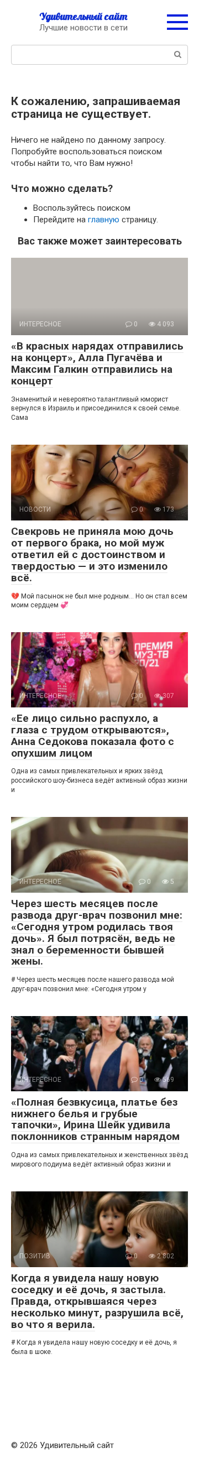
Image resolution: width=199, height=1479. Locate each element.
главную (103, 220)
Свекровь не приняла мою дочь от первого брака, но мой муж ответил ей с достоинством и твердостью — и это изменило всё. (92, 554)
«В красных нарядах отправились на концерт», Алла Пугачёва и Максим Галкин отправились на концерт (97, 363)
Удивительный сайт (83, 16)
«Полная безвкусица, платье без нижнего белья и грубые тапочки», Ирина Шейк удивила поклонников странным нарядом (95, 1119)
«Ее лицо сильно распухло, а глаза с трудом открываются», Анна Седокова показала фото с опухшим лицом (92, 735)
